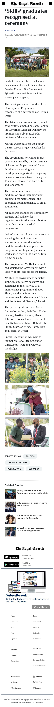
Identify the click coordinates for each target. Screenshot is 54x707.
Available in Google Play (26, 564)
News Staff (11, 30)
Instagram (17, 688)
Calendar (36, 633)
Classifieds (37, 621)
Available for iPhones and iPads (28, 557)
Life (12, 633)
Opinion (14, 638)
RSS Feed (38, 682)
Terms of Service (39, 665)
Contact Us (15, 655)
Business (14, 621)
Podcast (38, 688)
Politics (30, 456)
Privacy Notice (39, 660)
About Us (14, 649)
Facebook (16, 676)
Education (34, 468)
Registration (38, 654)
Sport (13, 627)
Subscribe (15, 661)
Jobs (35, 616)
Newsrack (37, 638)
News (13, 616)
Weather (36, 627)
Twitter (15, 682)
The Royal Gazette (17, 462)
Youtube (38, 676)
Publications (14, 468)
